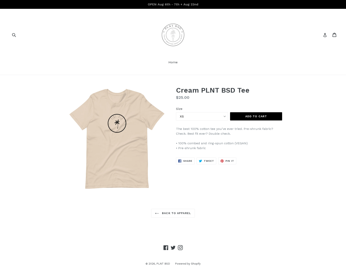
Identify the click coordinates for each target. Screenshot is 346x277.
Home (173, 62)
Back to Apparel (176, 213)
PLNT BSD (163, 263)
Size (179, 109)
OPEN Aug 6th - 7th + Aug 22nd (173, 4)
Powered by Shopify (188, 263)
